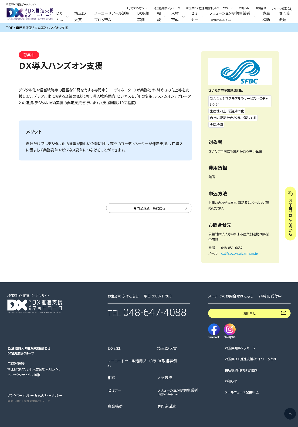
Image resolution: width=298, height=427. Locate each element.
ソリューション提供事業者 (177, 392)
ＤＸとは (114, 348)
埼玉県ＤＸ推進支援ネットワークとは (250, 359)
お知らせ (244, 8)
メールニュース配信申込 (242, 392)
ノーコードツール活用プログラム (111, 16)
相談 (111, 377)
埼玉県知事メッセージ (166, 8)
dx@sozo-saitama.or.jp (239, 253)
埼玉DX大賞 (80, 16)
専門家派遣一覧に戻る (149, 208)
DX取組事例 (143, 16)
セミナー (114, 390)
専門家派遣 (284, 16)
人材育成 (164, 377)
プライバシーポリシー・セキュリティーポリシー (34, 395)
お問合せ (260, 8)
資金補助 (266, 16)
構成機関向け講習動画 (241, 370)
